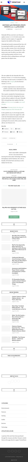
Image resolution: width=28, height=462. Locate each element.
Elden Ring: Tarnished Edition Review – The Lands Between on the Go (19, 307)
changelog (12, 81)
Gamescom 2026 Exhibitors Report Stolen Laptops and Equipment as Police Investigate (19, 271)
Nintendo (4, 138)
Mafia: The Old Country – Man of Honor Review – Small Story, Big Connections (18, 318)
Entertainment (5, 408)
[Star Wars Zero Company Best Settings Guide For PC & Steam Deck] (5, 238)
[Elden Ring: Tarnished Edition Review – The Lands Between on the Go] (5, 308)
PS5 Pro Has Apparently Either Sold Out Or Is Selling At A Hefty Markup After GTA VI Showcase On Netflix (19, 248)
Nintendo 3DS (12, 138)
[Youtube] (16, 451)
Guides (3, 419)
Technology (4, 427)
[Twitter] (12, 451)
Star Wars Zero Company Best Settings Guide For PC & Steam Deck (19, 237)
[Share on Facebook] (18, 144)
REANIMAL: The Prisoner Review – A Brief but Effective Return (18, 339)
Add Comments (14, 217)
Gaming (3, 415)
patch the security (9, 102)
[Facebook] (9, 451)
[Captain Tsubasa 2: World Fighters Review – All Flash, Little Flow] (5, 299)
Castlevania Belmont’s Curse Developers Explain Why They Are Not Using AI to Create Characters (19, 260)
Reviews (3, 423)
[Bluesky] (19, 451)
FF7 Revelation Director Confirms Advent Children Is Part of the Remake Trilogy (19, 282)
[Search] (26, 2)
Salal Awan (10, 29)
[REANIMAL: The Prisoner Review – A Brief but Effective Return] (5, 339)
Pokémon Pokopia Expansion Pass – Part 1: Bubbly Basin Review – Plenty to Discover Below (18, 329)
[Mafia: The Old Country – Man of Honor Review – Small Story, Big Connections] (5, 318)
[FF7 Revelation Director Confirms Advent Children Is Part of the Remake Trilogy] (5, 282)
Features (3, 412)
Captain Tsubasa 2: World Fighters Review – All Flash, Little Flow (19, 298)
